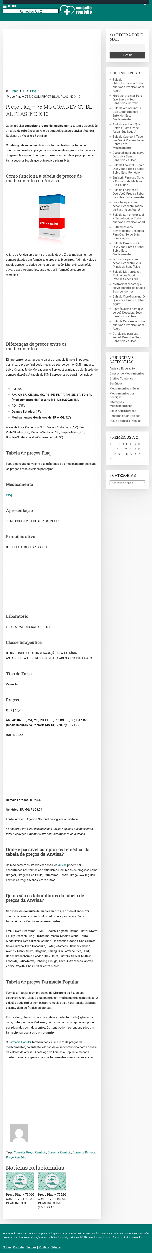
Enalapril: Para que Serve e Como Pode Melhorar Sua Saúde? (129, 181)
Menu (11, 6)
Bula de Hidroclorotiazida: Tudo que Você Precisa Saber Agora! (128, 85)
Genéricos (116, 383)
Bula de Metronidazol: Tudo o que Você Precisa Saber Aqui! (127, 275)
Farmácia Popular (20, 1042)
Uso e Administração (123, 411)
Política (44, 1247)
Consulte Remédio (85, 1152)
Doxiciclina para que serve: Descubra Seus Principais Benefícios (127, 263)
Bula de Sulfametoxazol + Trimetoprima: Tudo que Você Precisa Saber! (129, 218)
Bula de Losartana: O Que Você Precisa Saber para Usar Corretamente (128, 193)
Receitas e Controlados (125, 416)
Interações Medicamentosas (121, 404)
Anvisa (62, 865)
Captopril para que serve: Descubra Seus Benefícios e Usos (129, 156)
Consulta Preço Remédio (30, 1152)
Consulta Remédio (59, 1152)
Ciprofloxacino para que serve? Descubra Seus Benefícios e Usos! (128, 312)
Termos (31, 1247)
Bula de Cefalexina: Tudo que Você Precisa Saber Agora (129, 325)
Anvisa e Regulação (122, 368)
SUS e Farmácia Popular (125, 421)
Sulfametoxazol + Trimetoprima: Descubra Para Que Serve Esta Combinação (128, 232)
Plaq (33, 91)
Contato (18, 1247)
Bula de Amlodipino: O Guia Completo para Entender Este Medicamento (127, 113)
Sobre (7, 1247)
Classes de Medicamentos (127, 373)
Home (14, 91)
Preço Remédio (16, 1157)
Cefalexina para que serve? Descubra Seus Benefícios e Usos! (127, 337)
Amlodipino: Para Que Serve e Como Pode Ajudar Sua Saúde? (126, 127)
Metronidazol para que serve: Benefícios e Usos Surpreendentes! (129, 287)
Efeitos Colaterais (121, 378)
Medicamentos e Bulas (124, 388)
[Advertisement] (52, 58)
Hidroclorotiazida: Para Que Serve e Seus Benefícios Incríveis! (127, 99)
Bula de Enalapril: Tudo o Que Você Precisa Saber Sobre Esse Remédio (128, 168)
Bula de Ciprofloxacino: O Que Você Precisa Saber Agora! (129, 300)
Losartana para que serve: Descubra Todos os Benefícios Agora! (128, 206)
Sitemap (56, 1247)
